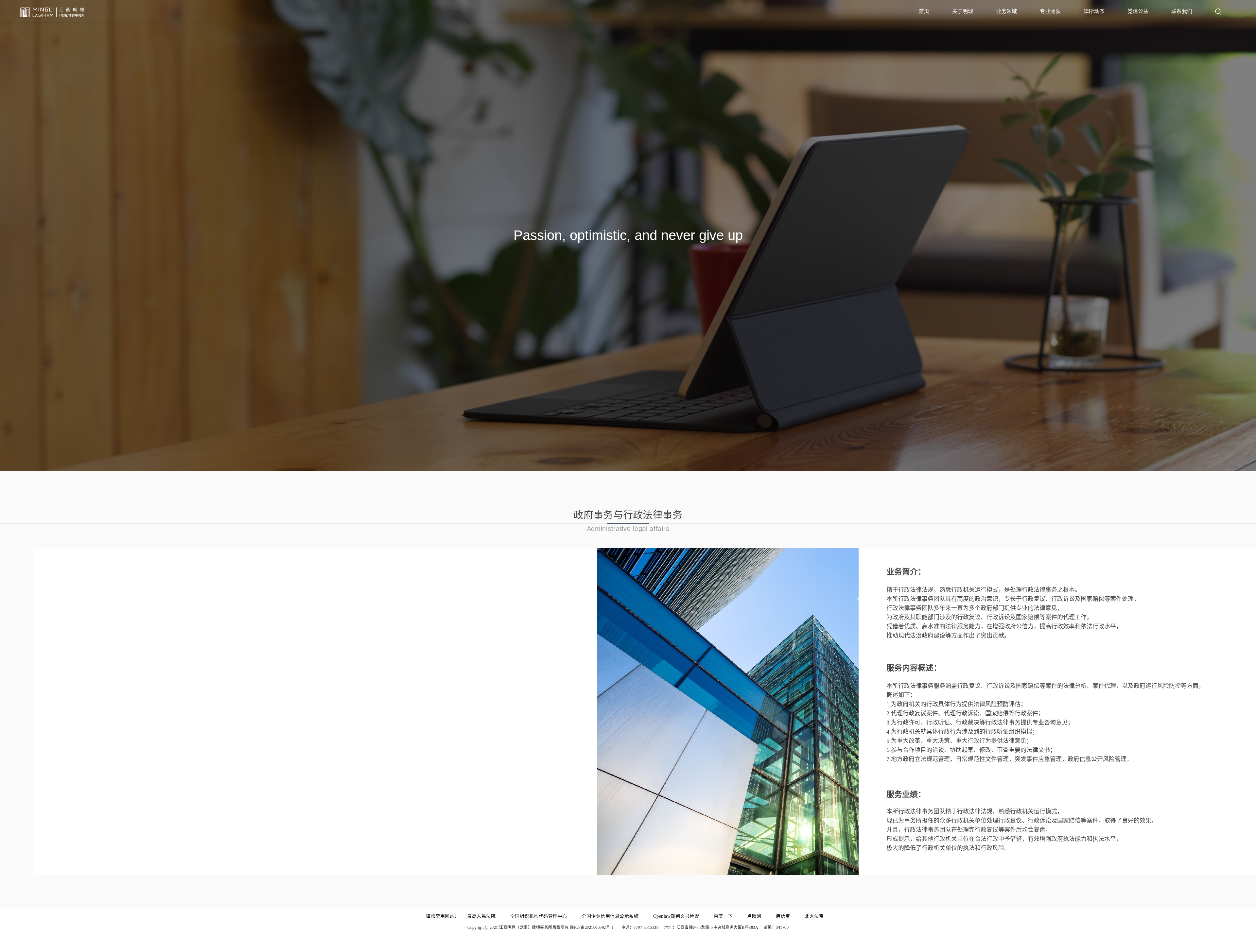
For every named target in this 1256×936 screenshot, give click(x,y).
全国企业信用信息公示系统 (610, 916)
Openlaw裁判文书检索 (676, 916)
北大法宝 (814, 916)
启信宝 (783, 916)
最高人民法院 (481, 916)
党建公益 (1137, 11)
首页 (924, 11)
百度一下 (723, 916)
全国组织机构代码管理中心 (538, 916)
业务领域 (1006, 11)
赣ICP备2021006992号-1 (592, 927)
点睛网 (754, 916)
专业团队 (1050, 11)
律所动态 (1094, 11)
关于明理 (962, 11)
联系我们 (1181, 11)
